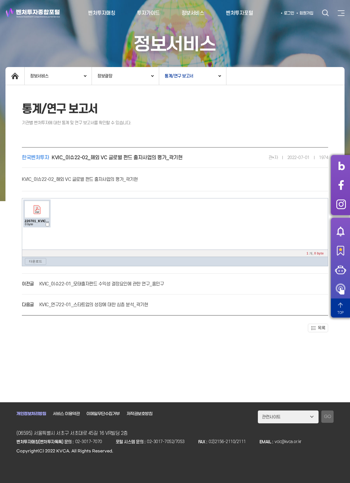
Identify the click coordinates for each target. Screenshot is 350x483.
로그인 (289, 13)
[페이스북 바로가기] (341, 185)
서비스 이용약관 (66, 413)
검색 (325, 13)
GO (327, 416)
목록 (321, 328)
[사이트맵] (341, 13)
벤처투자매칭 (101, 13)
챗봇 (340, 269)
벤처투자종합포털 (32, 13)
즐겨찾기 (340, 250)
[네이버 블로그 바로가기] (341, 165)
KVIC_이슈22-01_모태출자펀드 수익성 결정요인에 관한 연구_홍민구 (101, 284)
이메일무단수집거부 (103, 413)
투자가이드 (148, 13)
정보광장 (104, 76)
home (15, 76)
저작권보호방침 (140, 413)
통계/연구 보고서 (179, 76)
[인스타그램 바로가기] (341, 204)
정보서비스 (193, 13)
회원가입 (306, 13)
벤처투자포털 (239, 13)
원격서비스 (340, 288)
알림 (340, 231)
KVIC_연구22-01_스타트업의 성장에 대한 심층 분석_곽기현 (93, 305)
